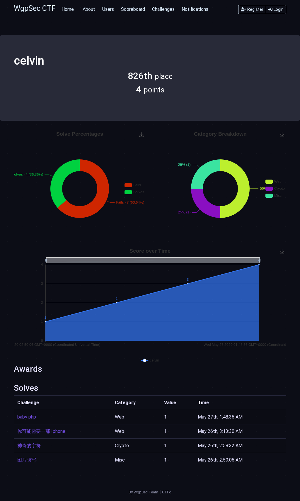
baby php (26, 417)
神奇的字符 (29, 445)
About (89, 9)
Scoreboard (133, 9)
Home (68, 9)
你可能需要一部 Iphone (41, 431)
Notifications (195, 9)
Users (108, 9)
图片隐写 (26, 460)
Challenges (163, 9)
